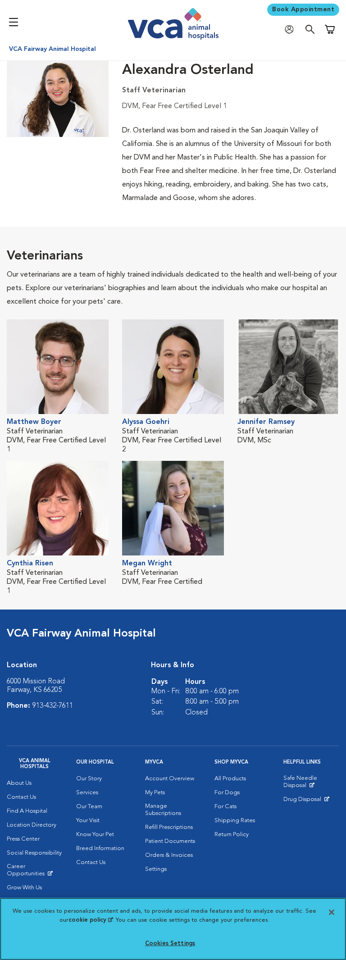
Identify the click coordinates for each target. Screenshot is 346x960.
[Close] (331, 912)
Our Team (89, 807)
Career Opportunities (35, 872)
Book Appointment (303, 9)
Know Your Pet (95, 834)
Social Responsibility (34, 853)
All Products (230, 779)
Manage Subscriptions (163, 809)
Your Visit (88, 821)
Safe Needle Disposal (311, 783)
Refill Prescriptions (169, 827)
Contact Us (21, 797)
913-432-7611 (52, 706)
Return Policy (231, 834)
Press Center (23, 839)
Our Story (89, 779)
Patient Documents (170, 841)
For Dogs (227, 793)
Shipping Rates (234, 821)
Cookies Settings (170, 943)
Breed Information (100, 848)
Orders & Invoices (169, 855)
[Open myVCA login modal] (291, 29)
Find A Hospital (27, 811)
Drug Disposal (306, 801)
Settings (156, 869)
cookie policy (90, 920)
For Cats (225, 807)
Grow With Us (24, 888)
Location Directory (31, 825)
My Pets (155, 793)
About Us (19, 783)
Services (87, 793)
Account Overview (169, 779)
